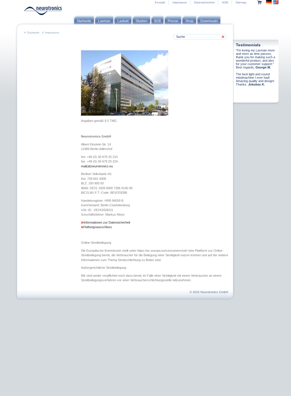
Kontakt (160, 2)
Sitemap (241, 2)
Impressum (179, 2)
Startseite (33, 32)
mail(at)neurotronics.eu (97, 166)
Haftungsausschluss (98, 227)
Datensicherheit (204, 2)
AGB (225, 2)
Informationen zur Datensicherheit (107, 222)
